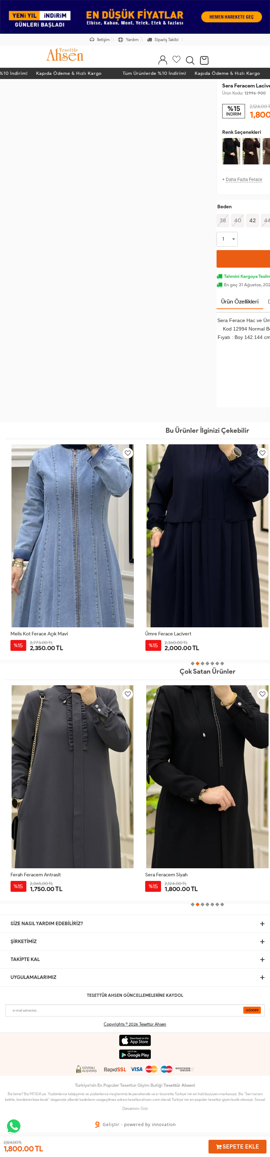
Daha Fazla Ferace (244, 179)
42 (252, 220)
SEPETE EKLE (240, 1146)
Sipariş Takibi (166, 39)
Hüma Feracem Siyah (168, 875)
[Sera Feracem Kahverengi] (251, 151)
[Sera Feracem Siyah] (231, 151)
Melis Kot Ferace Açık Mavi (39, 634)
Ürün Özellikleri (240, 301)
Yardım (132, 39)
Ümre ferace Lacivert (168, 634)
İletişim (103, 39)
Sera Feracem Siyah (32, 875)
